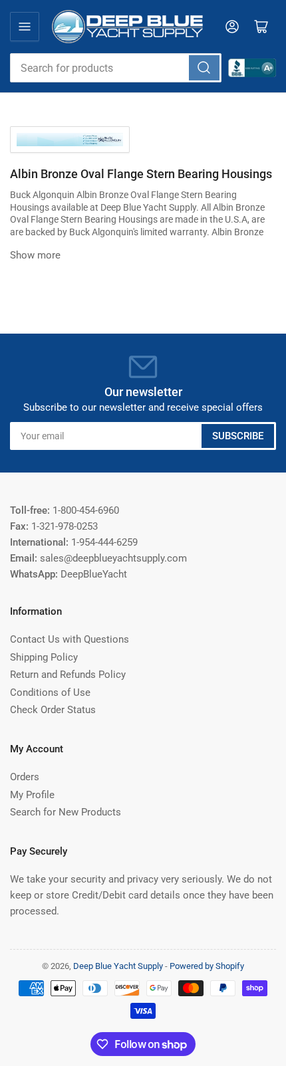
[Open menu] (24, 26)
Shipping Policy (44, 657)
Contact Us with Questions (69, 639)
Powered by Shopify (207, 966)
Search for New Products (65, 812)
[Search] (204, 68)
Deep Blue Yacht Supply (118, 966)
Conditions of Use (50, 692)
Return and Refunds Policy (68, 675)
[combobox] (115, 67)
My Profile (32, 795)
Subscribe (237, 436)
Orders (24, 777)
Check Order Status (53, 710)
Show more (35, 255)
